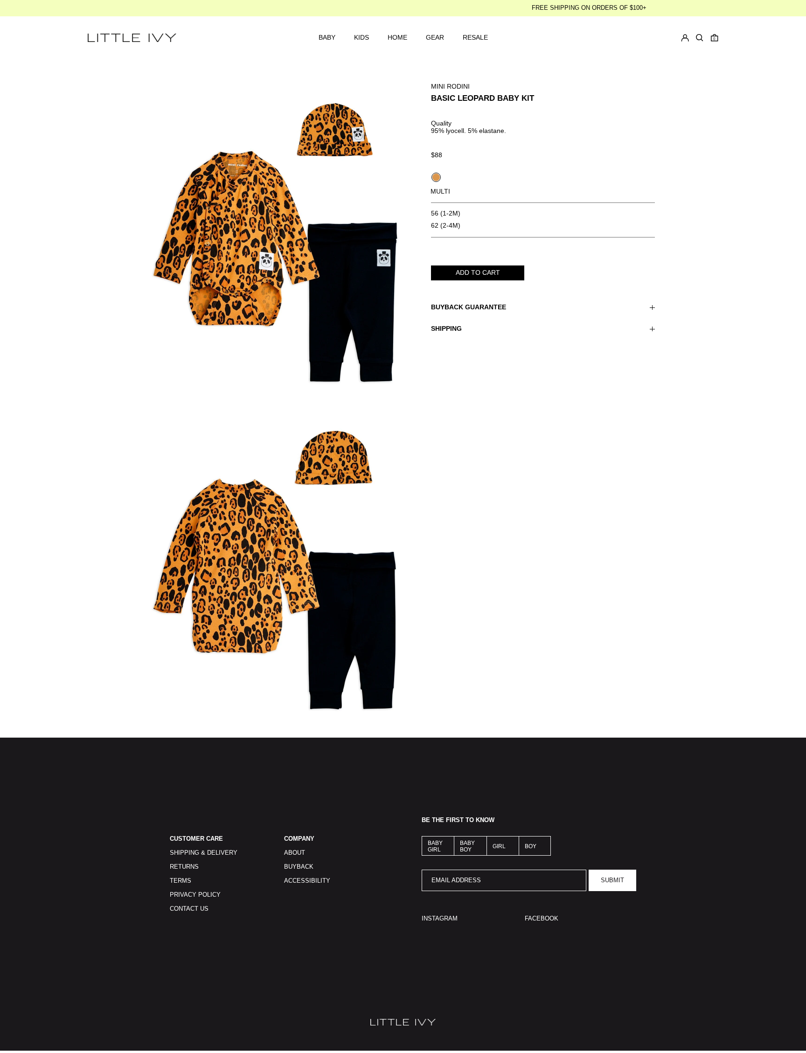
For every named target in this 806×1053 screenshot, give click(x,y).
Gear (435, 37)
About (294, 853)
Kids (361, 37)
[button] (714, 37)
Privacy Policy (195, 895)
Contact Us (189, 909)
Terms (180, 881)
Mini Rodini (450, 86)
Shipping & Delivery (203, 853)
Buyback (298, 867)
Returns (184, 867)
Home (397, 37)
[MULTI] (436, 177)
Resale (475, 37)
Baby (327, 37)
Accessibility (307, 881)
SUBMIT (612, 880)
